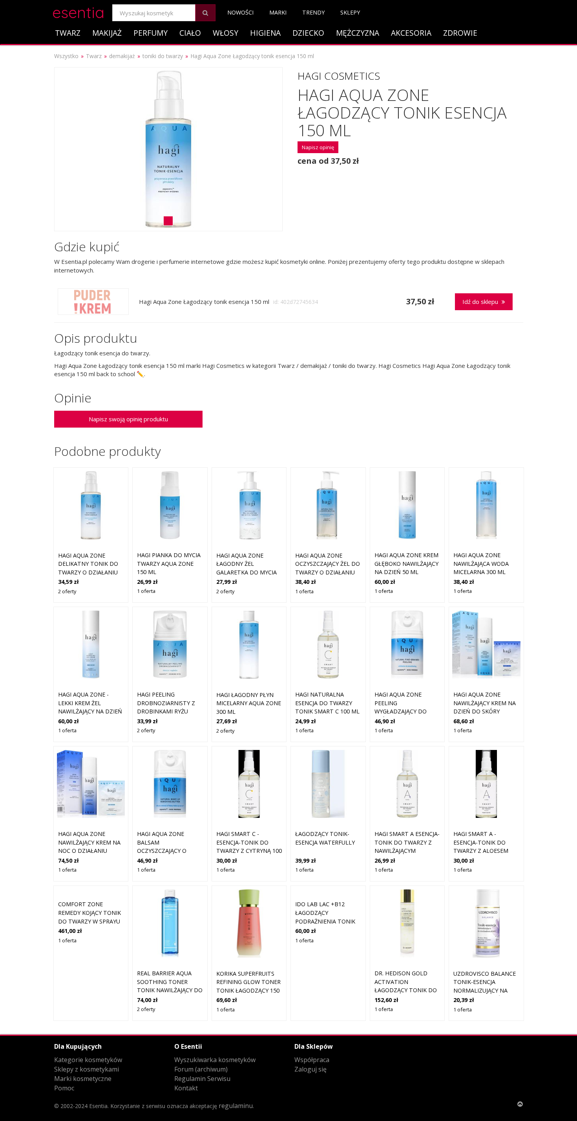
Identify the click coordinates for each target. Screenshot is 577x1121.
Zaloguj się (310, 1069)
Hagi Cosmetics (339, 76)
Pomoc (64, 1088)
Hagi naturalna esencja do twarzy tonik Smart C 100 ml (327, 703)
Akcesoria (411, 32)
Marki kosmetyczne (82, 1078)
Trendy (313, 12)
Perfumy (150, 32)
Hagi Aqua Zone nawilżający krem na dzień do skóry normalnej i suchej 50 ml (486, 711)
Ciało (190, 32)
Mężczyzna (357, 32)
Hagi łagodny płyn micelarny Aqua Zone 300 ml (248, 703)
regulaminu (236, 1105)
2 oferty (67, 591)
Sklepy (350, 12)
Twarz (67, 32)
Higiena (265, 32)
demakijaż (122, 56)
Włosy (225, 32)
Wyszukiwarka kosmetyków (215, 1059)
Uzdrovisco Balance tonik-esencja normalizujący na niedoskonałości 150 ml (485, 990)
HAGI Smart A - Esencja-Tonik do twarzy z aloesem (480, 842)
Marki (278, 12)
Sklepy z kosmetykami (86, 1069)
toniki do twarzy (162, 56)
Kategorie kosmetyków (88, 1059)
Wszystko (66, 56)
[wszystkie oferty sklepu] (93, 301)
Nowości (240, 12)
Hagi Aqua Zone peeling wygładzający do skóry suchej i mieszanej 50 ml (400, 711)
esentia (78, 11)
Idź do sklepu (481, 301)
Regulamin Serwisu (202, 1078)
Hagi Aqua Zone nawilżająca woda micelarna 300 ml (481, 563)
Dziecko (308, 32)
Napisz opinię (318, 147)
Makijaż (107, 32)
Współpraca (311, 1059)
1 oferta (146, 590)
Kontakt (186, 1088)
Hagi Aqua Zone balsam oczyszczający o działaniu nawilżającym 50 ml (166, 850)
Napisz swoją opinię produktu (128, 419)
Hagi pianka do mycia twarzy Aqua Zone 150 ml (169, 563)
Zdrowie (460, 32)
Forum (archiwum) (201, 1069)
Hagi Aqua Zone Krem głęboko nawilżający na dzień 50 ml (406, 563)
